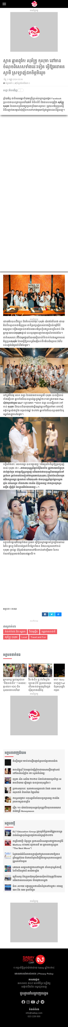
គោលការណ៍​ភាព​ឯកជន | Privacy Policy (34, 973)
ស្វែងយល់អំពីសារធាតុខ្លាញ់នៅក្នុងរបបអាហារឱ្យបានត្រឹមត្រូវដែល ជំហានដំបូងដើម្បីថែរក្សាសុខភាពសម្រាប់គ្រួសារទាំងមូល (37, 858)
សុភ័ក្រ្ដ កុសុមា (11, 637)
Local (24, 637)
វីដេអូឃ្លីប (33, 631)
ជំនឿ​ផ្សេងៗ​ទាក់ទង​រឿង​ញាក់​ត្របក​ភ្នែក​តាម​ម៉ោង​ (35, 761)
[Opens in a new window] (23, 1002)
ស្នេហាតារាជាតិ (49, 631)
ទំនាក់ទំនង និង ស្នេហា (15, 631)
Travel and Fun (38, 637)
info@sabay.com (34, 1013)
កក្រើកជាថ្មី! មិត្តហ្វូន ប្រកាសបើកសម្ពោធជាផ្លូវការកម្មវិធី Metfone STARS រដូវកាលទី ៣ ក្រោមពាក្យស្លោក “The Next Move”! (38, 845)
